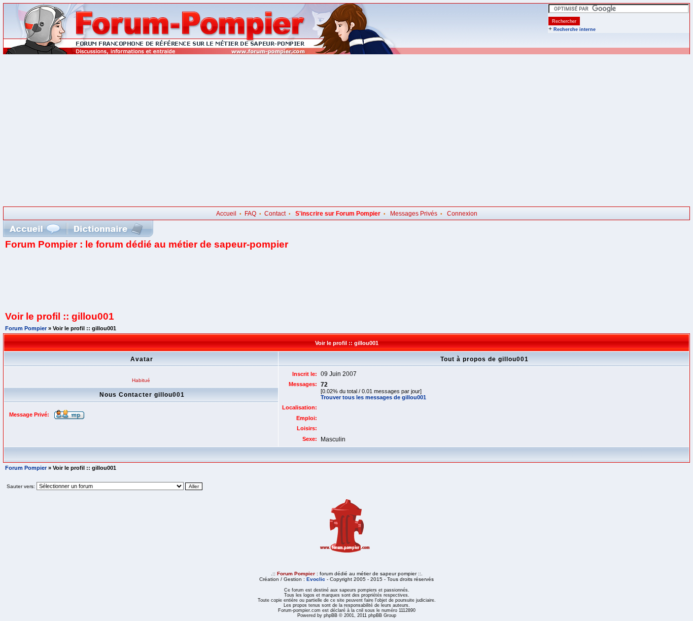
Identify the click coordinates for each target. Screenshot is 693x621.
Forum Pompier (26, 328)
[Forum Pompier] (202, 52)
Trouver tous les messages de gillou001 (373, 397)
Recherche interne (574, 29)
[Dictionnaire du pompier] (108, 228)
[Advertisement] (346, 130)
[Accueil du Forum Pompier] (34, 228)
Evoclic (315, 579)
